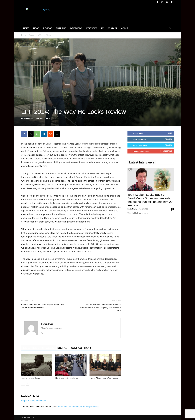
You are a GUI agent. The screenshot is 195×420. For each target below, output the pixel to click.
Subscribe (167, 151)
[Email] (57, 134)
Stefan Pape (28, 118)
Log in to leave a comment (33, 400)
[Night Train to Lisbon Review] (71, 365)
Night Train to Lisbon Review (67, 378)
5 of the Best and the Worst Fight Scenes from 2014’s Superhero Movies (42, 306)
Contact (112, 28)
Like (170, 133)
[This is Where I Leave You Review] (105, 365)
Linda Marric (132, 209)
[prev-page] (23, 384)
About (124, 28)
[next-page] (27, 384)
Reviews (47, 28)
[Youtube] (171, 2)
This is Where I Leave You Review (104, 378)
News (36, 28)
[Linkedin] (44, 134)
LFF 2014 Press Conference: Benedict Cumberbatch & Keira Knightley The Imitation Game (100, 307)
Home (26, 28)
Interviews (76, 28)
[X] (167, 2)
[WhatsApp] (37, 134)
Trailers (61, 28)
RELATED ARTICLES (38, 348)
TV (102, 28)
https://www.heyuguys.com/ (51, 328)
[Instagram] (162, 2)
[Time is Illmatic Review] (36, 365)
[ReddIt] (50, 134)
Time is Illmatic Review (31, 378)
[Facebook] (157, 2)
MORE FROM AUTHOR (74, 348)
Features (91, 28)
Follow (168, 139)
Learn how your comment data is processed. (79, 406)
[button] (170, 28)
